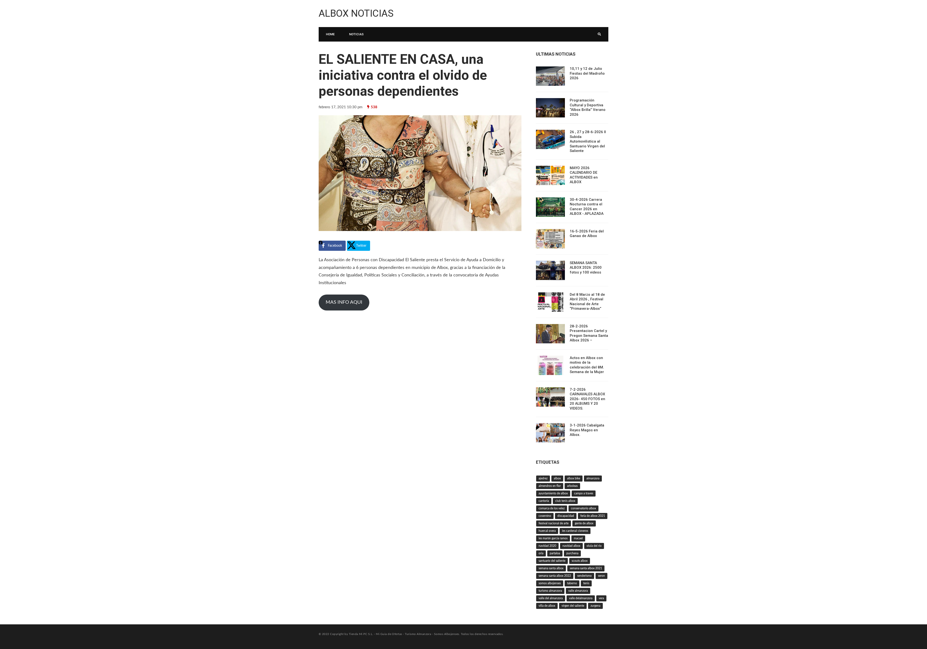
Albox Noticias (356, 13)
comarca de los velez (552, 508)
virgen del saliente (573, 605)
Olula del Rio (594, 545)
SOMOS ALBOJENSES (550, 583)
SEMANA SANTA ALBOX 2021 (586, 568)
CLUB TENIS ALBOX (565, 500)
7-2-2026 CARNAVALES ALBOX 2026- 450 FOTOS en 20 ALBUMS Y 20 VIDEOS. (587, 399)
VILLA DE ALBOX (547, 605)
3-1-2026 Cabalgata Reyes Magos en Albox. (587, 430)
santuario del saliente (552, 560)
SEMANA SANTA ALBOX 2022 (555, 575)
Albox (557, 478)
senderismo (584, 575)
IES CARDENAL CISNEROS (575, 530)
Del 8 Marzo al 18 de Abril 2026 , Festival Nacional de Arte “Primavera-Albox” (587, 301)
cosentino (545, 515)
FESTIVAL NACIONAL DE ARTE (554, 523)
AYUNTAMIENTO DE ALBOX (553, 493)
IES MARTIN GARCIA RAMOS (553, 538)
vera (601, 598)
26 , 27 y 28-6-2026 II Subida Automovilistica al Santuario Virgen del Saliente (588, 141)
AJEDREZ (543, 478)
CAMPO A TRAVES (583, 493)
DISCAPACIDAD (565, 515)
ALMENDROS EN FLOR (550, 485)
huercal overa (547, 530)
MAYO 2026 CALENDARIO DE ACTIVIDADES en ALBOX (584, 175)
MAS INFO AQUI (344, 302)
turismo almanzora (550, 590)
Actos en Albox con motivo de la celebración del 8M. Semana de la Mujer (587, 365)
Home (330, 34)
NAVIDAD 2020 (547, 545)
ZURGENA (595, 605)
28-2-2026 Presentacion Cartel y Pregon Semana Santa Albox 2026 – (589, 333)
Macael (578, 538)
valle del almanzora (551, 598)
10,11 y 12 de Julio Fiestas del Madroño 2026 (587, 73)
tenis (586, 583)
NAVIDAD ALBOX (571, 545)
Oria (541, 553)
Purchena (572, 553)
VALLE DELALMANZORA (580, 598)
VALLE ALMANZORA (578, 590)
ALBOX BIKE (573, 478)
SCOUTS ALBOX (580, 560)
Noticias (356, 34)
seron (601, 575)
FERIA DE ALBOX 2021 (592, 515)
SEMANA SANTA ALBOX (551, 568)
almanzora (592, 478)
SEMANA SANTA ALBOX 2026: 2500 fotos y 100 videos (586, 267)
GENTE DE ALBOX (584, 523)
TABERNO (572, 583)
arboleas (572, 485)
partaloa (555, 553)
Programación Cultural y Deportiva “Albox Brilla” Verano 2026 (587, 107)
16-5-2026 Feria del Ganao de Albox (587, 233)
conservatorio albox (583, 508)
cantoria (544, 500)
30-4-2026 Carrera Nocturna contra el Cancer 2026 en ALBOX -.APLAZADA (587, 206)
